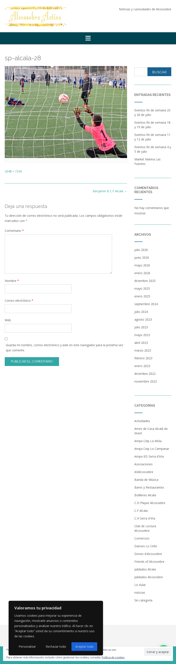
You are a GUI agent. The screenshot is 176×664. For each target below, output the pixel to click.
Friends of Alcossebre (149, 561)
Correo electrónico (19, 300)
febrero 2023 (143, 358)
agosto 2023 (143, 319)
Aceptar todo (84, 646)
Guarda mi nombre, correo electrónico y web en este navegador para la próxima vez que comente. (64, 347)
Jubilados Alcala (145, 569)
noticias (139, 592)
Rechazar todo (56, 646)
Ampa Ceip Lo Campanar (151, 449)
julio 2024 (141, 312)
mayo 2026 (142, 265)
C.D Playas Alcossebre (149, 503)
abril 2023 (141, 343)
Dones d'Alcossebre (148, 554)
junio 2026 (141, 257)
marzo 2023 (142, 350)
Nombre (12, 281)
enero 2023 (142, 366)
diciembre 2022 (145, 374)
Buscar (159, 72)
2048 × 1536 (13, 171)
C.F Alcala (141, 511)
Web (8, 320)
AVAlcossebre (143, 472)
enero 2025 (142, 296)
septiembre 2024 (146, 304)
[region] (56, 628)
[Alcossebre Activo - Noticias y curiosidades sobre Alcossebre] (36, 16)
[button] (88, 38)
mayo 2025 (142, 288)
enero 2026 (142, 273)
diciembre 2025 (145, 281)
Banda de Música (146, 480)
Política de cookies (113, 657)
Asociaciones (143, 464)
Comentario (14, 231)
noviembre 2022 (145, 381)
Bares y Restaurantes (149, 487)
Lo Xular (140, 585)
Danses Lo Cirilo (145, 546)
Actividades (142, 421)
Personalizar (27, 646)
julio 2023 (141, 327)
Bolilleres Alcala (145, 495)
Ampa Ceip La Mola (148, 441)
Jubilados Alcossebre (148, 577)
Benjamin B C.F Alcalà (110, 191)
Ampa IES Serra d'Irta (149, 456)
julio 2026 (141, 250)
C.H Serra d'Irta (144, 518)
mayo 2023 (142, 335)
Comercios (141, 538)
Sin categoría (143, 600)
